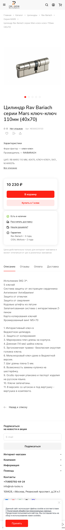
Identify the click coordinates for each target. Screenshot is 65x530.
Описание (9, 266)
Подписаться (33, 446)
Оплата (38, 266)
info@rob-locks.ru (13, 486)
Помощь (9, 470)
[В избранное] (7, 133)
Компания (9, 459)
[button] (25, 97)
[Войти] (53, 4)
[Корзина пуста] (60, 4)
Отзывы (24, 266)
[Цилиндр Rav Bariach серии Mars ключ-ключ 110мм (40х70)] (32, 66)
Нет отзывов (16, 128)
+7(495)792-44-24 (14, 481)
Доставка (53, 266)
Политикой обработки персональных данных (29, 511)
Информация (11, 465)
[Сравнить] (14, 133)
